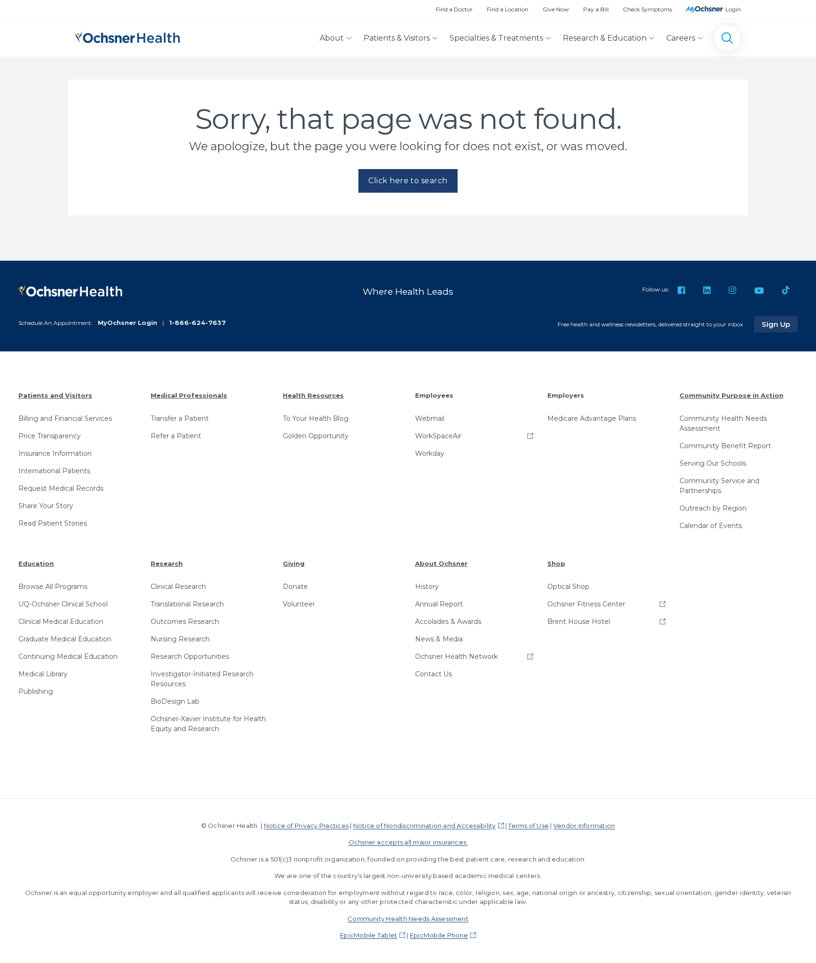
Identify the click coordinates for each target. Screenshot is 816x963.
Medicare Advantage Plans (591, 418)
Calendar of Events (711, 525)
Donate (295, 586)
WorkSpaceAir (438, 436)
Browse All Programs (52, 586)
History (427, 586)
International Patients (54, 471)
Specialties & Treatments (496, 38)
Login (733, 9)
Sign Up (780, 324)
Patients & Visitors (397, 38)
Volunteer (299, 604)
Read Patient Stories (52, 523)
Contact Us (433, 674)
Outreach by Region (713, 508)
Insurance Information (55, 453)
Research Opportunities (190, 656)
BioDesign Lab (175, 701)
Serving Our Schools (713, 463)
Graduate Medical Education (64, 639)
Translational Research (187, 604)
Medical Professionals (189, 395)
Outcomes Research (185, 621)
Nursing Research (180, 639)
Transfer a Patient (180, 418)
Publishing (35, 691)
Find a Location (507, 9)
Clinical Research (178, 586)
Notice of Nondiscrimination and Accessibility (424, 825)
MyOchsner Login (127, 322)
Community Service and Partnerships (719, 486)
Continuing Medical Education (68, 656)
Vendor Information (584, 825)
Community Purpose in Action (731, 395)
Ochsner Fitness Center (586, 604)
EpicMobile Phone (439, 935)
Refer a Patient (176, 436)
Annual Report (439, 604)
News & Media (439, 639)
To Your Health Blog (315, 418)
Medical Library (43, 674)
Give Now (556, 9)
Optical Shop (568, 586)
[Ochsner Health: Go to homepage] (127, 36)
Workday (429, 453)
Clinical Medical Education (60, 621)
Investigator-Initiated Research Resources (202, 679)
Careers (680, 38)
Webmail (429, 418)
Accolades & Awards (448, 621)
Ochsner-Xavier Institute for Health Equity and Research (208, 724)
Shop (556, 563)
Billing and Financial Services (65, 418)
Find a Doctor (454, 9)
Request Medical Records (60, 488)
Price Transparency (49, 436)
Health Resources (313, 395)
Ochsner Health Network (456, 656)
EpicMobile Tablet (368, 935)
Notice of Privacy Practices (306, 825)
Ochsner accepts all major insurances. (408, 842)
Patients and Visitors (55, 395)
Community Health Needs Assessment (723, 423)
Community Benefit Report (725, 446)
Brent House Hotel (578, 621)
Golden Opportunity (315, 436)
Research (167, 563)
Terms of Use (528, 825)
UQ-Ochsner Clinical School (63, 604)
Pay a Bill (596, 9)
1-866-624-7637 (197, 322)
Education (36, 563)
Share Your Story (45, 506)
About (332, 38)
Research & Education (604, 38)
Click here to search (408, 180)
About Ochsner (441, 563)
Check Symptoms (647, 9)
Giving (294, 563)
